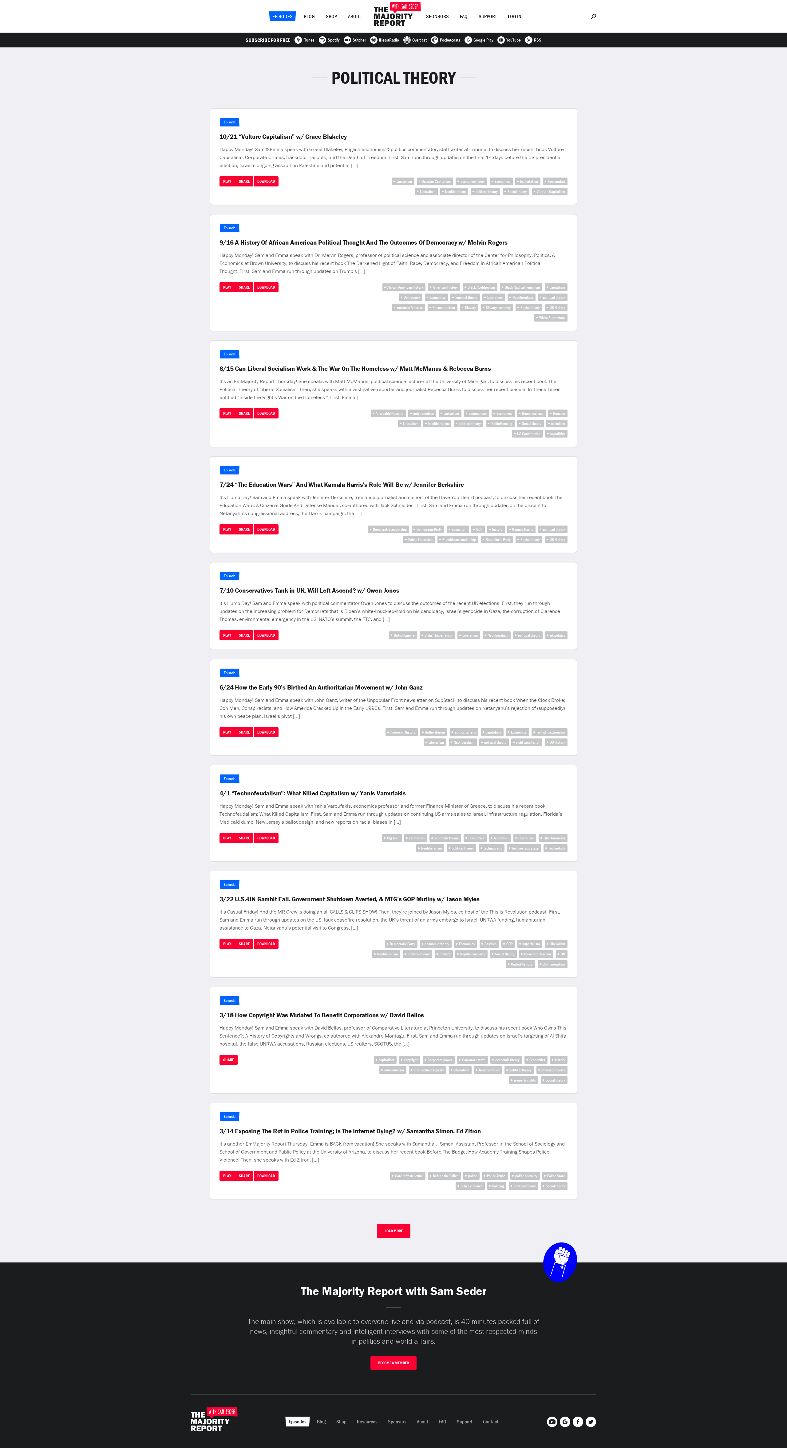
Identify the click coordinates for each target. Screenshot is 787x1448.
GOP (479, 529)
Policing (498, 1186)
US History (557, 307)
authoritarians (465, 732)
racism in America (410, 307)
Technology (556, 848)
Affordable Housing (389, 413)
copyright (411, 1059)
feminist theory (466, 297)
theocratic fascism (537, 954)
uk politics (557, 635)
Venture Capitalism (551, 191)
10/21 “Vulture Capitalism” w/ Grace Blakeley (283, 136)
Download (266, 181)
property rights (525, 1080)
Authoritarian (435, 732)
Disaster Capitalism (436, 181)
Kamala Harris (522, 529)
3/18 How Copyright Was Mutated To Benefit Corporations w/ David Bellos (321, 1015)
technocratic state (525, 848)
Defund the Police (445, 1175)
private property (553, 1070)
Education (459, 529)
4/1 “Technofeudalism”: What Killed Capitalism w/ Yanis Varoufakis (312, 793)
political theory (487, 191)
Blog (309, 16)
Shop (331, 16)
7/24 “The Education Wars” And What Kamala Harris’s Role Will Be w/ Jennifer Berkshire (341, 484)
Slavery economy (498, 307)
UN (563, 954)
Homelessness (532, 413)
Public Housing (501, 423)
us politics (557, 433)
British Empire (404, 635)
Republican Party (498, 539)
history (497, 529)
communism (478, 413)
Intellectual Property (429, 1070)
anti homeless (423, 413)
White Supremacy (552, 317)
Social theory (517, 191)
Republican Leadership (459, 539)
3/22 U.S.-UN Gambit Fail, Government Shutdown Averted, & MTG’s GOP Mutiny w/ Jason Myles (349, 899)
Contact (490, 1421)
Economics (502, 181)
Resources (367, 1421)
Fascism (490, 943)
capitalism (404, 181)
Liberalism (427, 191)
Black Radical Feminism (522, 287)
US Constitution (528, 433)
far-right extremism (550, 732)
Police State (556, 1175)
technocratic (493, 848)
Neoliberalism (455, 191)
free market (556, 181)
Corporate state (473, 1059)
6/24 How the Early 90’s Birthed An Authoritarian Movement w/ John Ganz (321, 687)
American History (445, 287)
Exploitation (529, 181)
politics (445, 954)
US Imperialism (554, 964)
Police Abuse (496, 1175)
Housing (559, 413)
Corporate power (440, 1059)
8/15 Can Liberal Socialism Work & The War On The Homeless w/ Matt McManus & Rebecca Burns (355, 368)
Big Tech (393, 838)
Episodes (282, 16)
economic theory (473, 181)
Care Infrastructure (409, 1175)
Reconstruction (444, 307)
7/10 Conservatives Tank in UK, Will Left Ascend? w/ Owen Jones (309, 590)
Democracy (412, 297)
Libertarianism (554, 838)
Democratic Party (429, 529)
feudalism (501, 838)
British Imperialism (439, 635)
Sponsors (437, 16)
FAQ (464, 16)
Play (227, 181)
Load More (394, 1231)
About (354, 16)
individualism (394, 1070)
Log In (514, 16)
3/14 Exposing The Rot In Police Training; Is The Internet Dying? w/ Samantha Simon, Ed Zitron (350, 1131)
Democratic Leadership (390, 529)
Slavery (470, 307)
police (472, 1175)
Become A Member (393, 1363)
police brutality (526, 1175)
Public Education (420, 539)
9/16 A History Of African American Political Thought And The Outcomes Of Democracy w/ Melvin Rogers (363, 242)
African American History (405, 287)
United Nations (522, 964)
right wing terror (528, 742)
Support (488, 16)
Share (244, 181)
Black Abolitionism (481, 287)
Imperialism (531, 943)
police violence (471, 1186)
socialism (558, 423)
